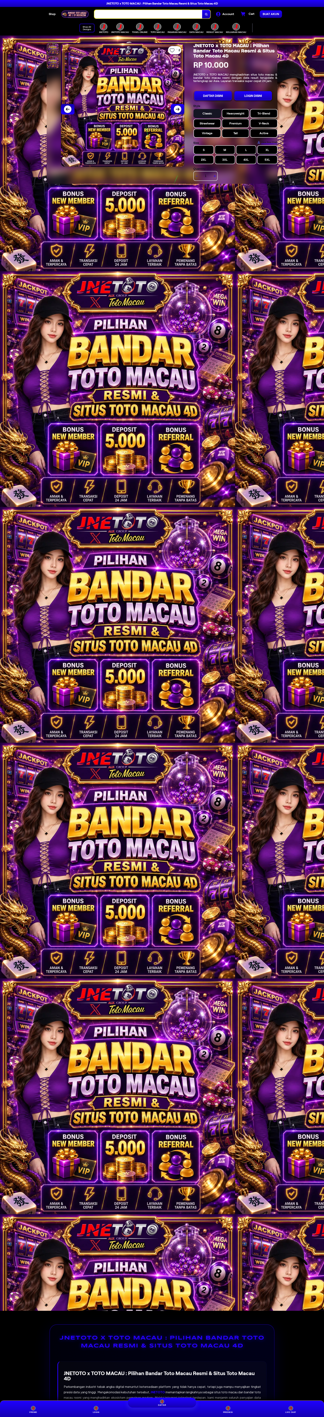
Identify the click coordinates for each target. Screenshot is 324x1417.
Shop (52, 14)
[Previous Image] (67, 109)
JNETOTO (157, 1392)
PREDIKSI (228, 1412)
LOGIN (96, 1412)
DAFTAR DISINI (213, 95)
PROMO (33, 1412)
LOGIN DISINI (253, 95)
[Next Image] (177, 109)
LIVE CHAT (290, 1412)
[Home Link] (75, 14)
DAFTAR (162, 1405)
